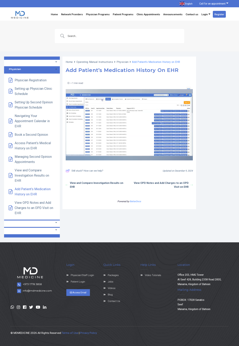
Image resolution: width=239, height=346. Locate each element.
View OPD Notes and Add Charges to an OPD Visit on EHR (161, 184)
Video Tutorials (153, 275)
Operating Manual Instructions (94, 61)
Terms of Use (70, 332)
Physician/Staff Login (82, 275)
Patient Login (78, 281)
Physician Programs (98, 14)
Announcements (172, 14)
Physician (122, 61)
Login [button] (204, 14)
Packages (113, 275)
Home (54, 14)
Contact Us (114, 301)
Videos (111, 288)
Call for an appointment (212, 3)
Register (219, 14)
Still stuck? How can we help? (87, 170)
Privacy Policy (88, 332)
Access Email (79, 292)
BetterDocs (135, 201)
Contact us (192, 14)
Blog (110, 294)
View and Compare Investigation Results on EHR (96, 184)
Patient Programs (123, 14)
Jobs (110, 281)
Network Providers (72, 14)
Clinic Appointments (148, 14)
